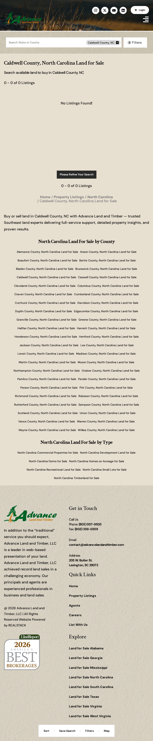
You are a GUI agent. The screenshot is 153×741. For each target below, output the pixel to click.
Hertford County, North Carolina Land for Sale (109, 336)
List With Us (78, 625)
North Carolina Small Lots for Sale (105, 469)
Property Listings (82, 596)
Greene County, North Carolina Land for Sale (107, 319)
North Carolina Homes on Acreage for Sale (96, 461)
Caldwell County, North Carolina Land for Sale (46, 277)
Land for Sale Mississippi (88, 668)
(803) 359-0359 (86, 529)
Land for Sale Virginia (85, 706)
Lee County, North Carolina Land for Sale (107, 345)
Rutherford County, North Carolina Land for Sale (45, 404)
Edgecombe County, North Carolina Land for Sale (106, 311)
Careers (75, 615)
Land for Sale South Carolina (91, 687)
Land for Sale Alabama (86, 648)
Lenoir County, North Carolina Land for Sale (46, 353)
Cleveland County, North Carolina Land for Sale (45, 286)
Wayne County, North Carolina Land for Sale (47, 430)
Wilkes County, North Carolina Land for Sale (106, 430)
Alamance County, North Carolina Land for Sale (47, 252)
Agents (74, 605)
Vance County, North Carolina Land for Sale (46, 421)
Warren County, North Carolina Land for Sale (106, 421)
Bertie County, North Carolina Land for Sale (107, 260)
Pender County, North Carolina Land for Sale (107, 379)
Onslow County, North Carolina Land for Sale (111, 370)
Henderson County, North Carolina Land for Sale (46, 336)
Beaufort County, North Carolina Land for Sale (47, 260)
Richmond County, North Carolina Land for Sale (45, 396)
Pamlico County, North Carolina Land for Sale (46, 379)
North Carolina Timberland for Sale (76, 478)
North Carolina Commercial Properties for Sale (48, 452)
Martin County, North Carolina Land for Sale (47, 362)
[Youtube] (114, 10)
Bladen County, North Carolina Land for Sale (44, 269)
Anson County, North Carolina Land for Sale (108, 252)
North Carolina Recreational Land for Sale (54, 469)
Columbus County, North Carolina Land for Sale (108, 286)
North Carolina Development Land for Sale (107, 452)
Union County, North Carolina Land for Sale (107, 413)
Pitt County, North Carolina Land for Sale (106, 387)
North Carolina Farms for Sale (48, 461)
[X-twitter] (104, 10)
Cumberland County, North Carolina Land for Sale (106, 294)
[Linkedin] (123, 10)
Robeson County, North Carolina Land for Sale (108, 396)
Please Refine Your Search (76, 174)
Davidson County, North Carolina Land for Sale (107, 303)
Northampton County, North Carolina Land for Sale (47, 370)
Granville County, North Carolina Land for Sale (46, 319)
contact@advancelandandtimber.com (96, 545)
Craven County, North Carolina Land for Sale (43, 294)
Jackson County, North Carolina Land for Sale (49, 345)
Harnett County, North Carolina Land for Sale (106, 328)
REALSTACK (17, 625)
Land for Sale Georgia (85, 658)
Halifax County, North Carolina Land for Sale (46, 328)
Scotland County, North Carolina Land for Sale (48, 413)
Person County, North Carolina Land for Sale (48, 387)
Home (73, 586)
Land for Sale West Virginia (90, 716)
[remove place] (117, 42)
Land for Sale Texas (84, 697)
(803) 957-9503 (90, 524)
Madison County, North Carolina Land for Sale (106, 353)
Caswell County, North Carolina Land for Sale (107, 277)
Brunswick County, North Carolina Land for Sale (106, 269)
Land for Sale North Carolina (91, 677)
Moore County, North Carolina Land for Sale (106, 362)
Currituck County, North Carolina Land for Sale (45, 303)
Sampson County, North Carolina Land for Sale (108, 404)
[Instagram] (95, 10)
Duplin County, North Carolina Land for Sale (43, 311)
